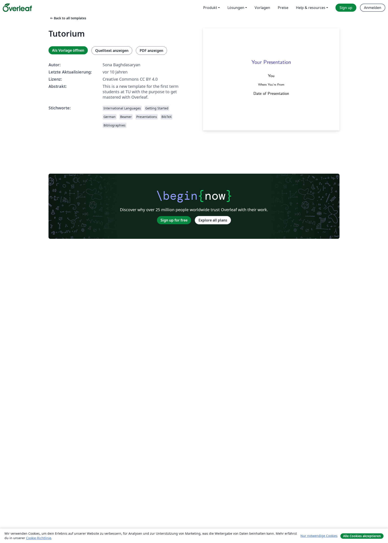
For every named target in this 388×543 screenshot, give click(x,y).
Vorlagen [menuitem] (262, 7)
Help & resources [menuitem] (310, 7)
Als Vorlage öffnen (68, 50)
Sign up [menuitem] (346, 7)
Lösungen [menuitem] (235, 7)
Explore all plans (212, 220)
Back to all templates (67, 18)
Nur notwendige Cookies (318, 536)
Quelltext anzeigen (111, 50)
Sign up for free (174, 220)
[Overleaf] (17, 7)
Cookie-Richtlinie (38, 538)
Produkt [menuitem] (210, 7)
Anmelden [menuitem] (372, 7)
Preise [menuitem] (283, 7)
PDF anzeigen (151, 50)
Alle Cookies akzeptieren (362, 536)
